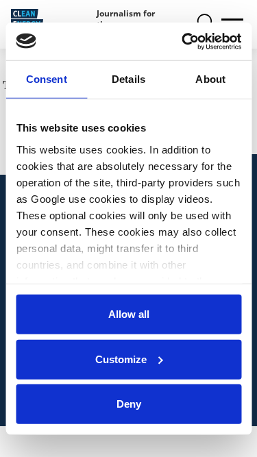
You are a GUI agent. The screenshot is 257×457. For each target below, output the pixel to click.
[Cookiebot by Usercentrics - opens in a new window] (183, 41)
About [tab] (210, 79)
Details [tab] (128, 79)
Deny (129, 404)
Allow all (128, 314)
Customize (121, 359)
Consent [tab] (46, 79)
